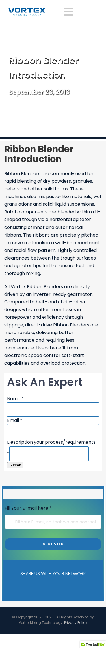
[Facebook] (13, 588)
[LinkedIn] (48, 588)
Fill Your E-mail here (28, 508)
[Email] (83, 588)
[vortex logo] (26, 10)
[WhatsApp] (66, 588)
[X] (31, 588)
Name (15, 398)
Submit (15, 465)
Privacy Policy (75, 622)
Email (14, 420)
